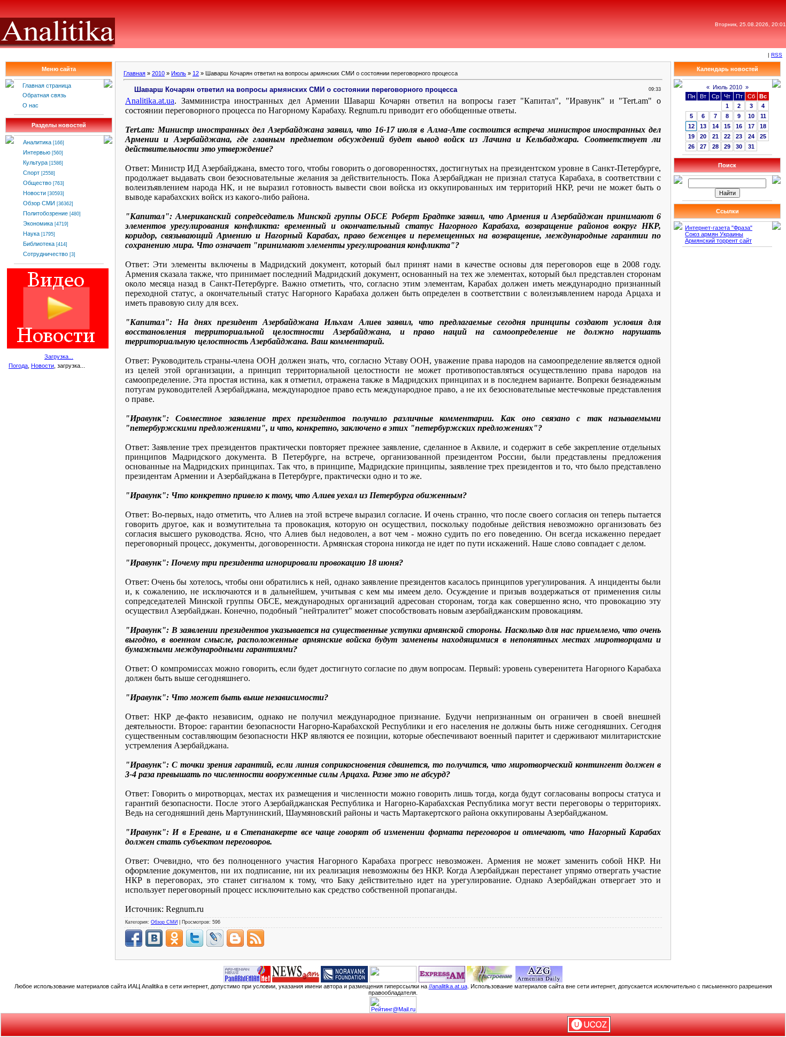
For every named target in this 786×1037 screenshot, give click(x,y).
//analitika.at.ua (448, 986)
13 (703, 126)
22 (727, 136)
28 (715, 146)
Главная (134, 73)
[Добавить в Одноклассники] (174, 938)
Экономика (38, 223)
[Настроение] (490, 973)
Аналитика (37, 142)
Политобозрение (45, 213)
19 (691, 136)
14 (715, 126)
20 (703, 136)
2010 (158, 73)
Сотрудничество (45, 254)
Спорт (31, 172)
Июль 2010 (727, 87)
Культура (35, 162)
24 (751, 136)
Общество (37, 183)
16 (739, 126)
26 (691, 146)
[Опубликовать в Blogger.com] (235, 938)
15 (727, 126)
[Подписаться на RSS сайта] (255, 938)
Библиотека (39, 244)
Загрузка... (58, 356)
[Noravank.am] (344, 973)
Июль (178, 73)
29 (727, 146)
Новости (34, 193)
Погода (18, 365)
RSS (776, 55)
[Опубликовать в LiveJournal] (215, 938)
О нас (30, 105)
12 (195, 73)
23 (739, 136)
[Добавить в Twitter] (194, 938)
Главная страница (46, 85)
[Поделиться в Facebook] (133, 938)
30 (739, 146)
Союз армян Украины (714, 234)
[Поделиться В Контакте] (154, 938)
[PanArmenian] (247, 973)
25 (763, 136)
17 (751, 126)
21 (715, 136)
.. (149, 100)
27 (703, 146)
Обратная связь (44, 95)
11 (763, 116)
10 (751, 116)
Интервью (36, 152)
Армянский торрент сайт (718, 240)
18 (763, 126)
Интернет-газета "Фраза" (718, 228)
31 (751, 146)
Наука (31, 233)
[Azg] (538, 973)
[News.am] (295, 973)
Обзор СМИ (39, 203)
